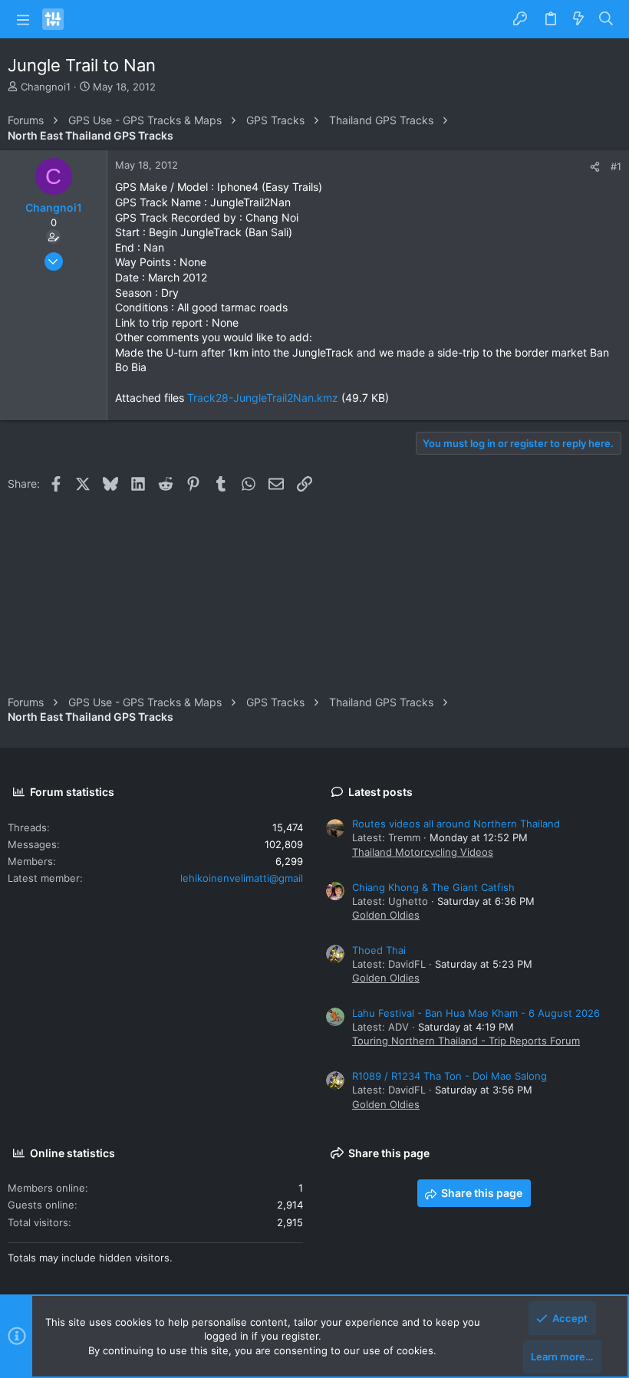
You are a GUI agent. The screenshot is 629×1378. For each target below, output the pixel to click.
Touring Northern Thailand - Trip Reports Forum (466, 1040)
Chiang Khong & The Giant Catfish (433, 887)
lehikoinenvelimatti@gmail (241, 878)
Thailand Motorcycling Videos (422, 852)
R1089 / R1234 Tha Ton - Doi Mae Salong (449, 1076)
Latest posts (380, 791)
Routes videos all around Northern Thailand (456, 823)
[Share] (595, 167)
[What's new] (578, 19)
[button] (23, 19)
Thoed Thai (379, 950)
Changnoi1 (46, 87)
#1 (616, 166)
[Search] (606, 19)
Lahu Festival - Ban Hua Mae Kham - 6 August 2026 (476, 1013)
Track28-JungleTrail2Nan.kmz (262, 397)
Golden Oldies (386, 915)
